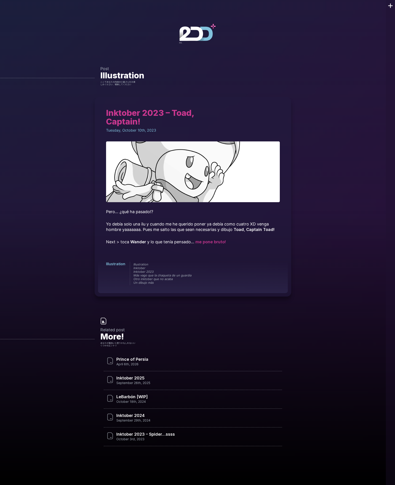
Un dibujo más (143, 282)
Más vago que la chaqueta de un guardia (162, 275)
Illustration (122, 75)
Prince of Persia (132, 359)
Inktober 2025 (130, 378)
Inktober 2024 (130, 415)
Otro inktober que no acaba (153, 279)
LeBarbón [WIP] (132, 397)
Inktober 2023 (143, 271)
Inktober (139, 268)
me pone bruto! (210, 241)
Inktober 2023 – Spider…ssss (145, 434)
